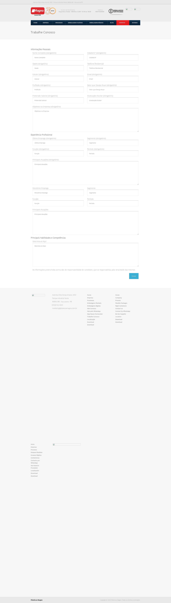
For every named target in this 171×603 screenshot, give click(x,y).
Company (118, 298)
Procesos (34, 450)
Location (118, 317)
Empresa (46, 23)
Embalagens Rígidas (96, 23)
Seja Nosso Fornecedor (95, 314)
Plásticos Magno (36, 600)
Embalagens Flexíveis (75, 23)
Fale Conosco (91, 308)
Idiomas (135, 23)
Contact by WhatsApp (122, 311)
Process (118, 300)
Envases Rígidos (36, 455)
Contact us (119, 308)
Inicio (32, 444)
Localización (35, 471)
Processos (59, 23)
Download (90, 322)
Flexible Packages (121, 303)
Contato (122, 23)
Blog (112, 23)
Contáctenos (35, 458)
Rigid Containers (121, 306)
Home (35, 23)
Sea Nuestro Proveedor (35, 467)
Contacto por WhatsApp (35, 462)
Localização (91, 319)
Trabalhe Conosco (93, 317)
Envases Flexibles (36, 452)
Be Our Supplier (120, 314)
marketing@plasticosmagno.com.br (64, 308)
